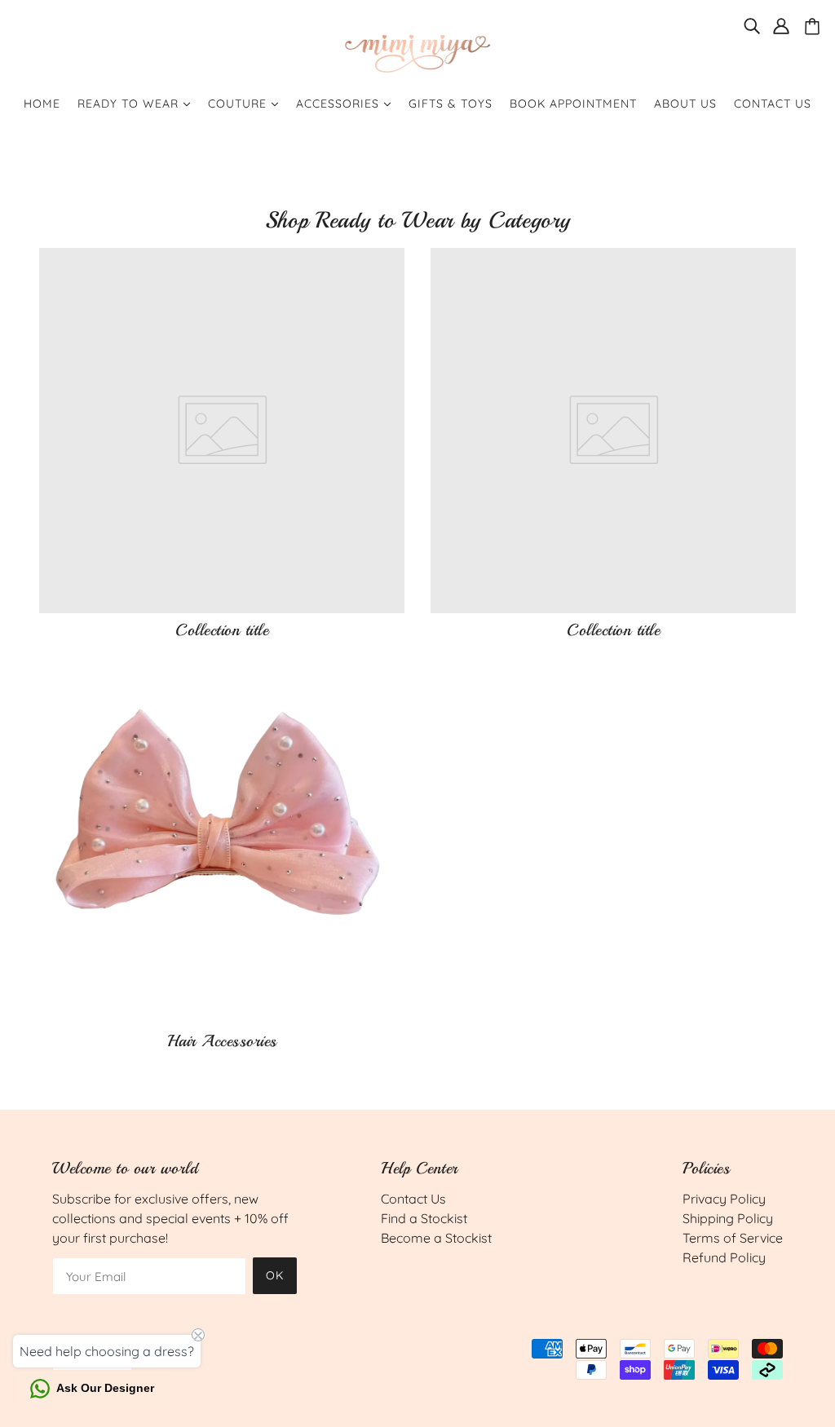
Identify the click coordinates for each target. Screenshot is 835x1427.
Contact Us (413, 1199)
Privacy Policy (724, 1199)
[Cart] (814, 27)
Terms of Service (733, 1238)
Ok (275, 1275)
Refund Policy (724, 1257)
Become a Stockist (436, 1238)
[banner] (417, 51)
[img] (752, 24)
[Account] (781, 24)
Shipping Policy (728, 1218)
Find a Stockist (424, 1218)
